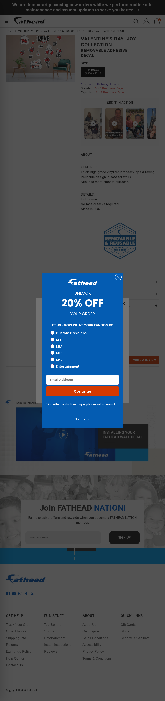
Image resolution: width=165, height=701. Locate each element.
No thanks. (82, 419)
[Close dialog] (118, 277)
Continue (82, 391)
